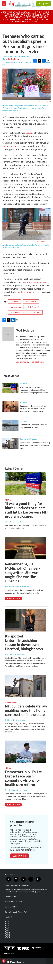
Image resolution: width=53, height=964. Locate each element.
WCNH (7, 921)
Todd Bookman (12, 58)
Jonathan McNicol (12, 586)
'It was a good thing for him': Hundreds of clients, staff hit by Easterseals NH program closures (34, 390)
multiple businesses (11, 146)
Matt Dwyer (9, 654)
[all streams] (49, 961)
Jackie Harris (10, 720)
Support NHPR (19, 855)
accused (30, 132)
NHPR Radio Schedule (13, 902)
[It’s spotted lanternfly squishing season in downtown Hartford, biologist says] (25, 620)
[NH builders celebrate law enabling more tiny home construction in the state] (10, 443)
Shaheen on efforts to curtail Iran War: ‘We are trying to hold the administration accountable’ (33, 408)
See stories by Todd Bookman (30, 362)
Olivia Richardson (11, 522)
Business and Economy (28, 439)
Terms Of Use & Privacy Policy (16, 912)
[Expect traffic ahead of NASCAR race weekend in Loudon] (10, 425)
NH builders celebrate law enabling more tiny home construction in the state (35, 445)
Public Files (9, 917)
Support (45, 4)
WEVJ (7, 929)
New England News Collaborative (25, 312)
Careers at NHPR (11, 907)
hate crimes (16, 307)
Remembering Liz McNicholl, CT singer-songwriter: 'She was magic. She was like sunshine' (22, 572)
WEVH (7, 927)
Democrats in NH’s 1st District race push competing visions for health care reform (23, 778)
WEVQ (7, 935)
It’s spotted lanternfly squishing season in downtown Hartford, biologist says (24, 642)
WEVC (7, 923)
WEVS (7, 937)
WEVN (7, 931)
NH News (15, 301)
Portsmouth (31, 301)
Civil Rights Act (34, 307)
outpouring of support (36, 282)
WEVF (7, 925)
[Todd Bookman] (8, 334)
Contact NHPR (10, 897)
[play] (3, 961)
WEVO (7, 933)
